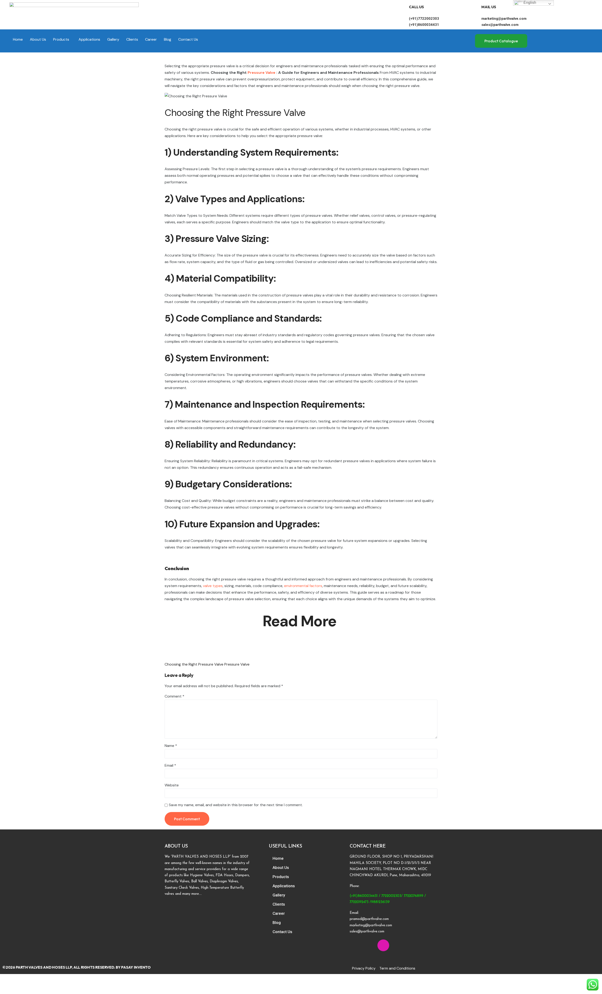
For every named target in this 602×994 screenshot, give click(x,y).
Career (151, 39)
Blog (167, 39)
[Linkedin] (369, 945)
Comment (174, 696)
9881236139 (380, 902)
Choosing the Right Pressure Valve (194, 664)
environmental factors (303, 585)
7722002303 (391, 896)
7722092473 (359, 902)
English (529, 2)
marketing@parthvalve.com (504, 18)
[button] (62, 39)
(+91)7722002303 (424, 18)
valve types (213, 585)
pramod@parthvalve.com (369, 919)
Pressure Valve (261, 72)
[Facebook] (355, 945)
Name (171, 745)
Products (61, 39)
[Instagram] (383, 945)
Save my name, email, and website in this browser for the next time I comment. (236, 804)
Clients (132, 39)
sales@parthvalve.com (500, 25)
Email (170, 765)
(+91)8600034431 (424, 25)
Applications (89, 39)
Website (172, 785)
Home (18, 39)
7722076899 (413, 896)
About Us (38, 39)
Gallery (113, 39)
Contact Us (188, 39)
